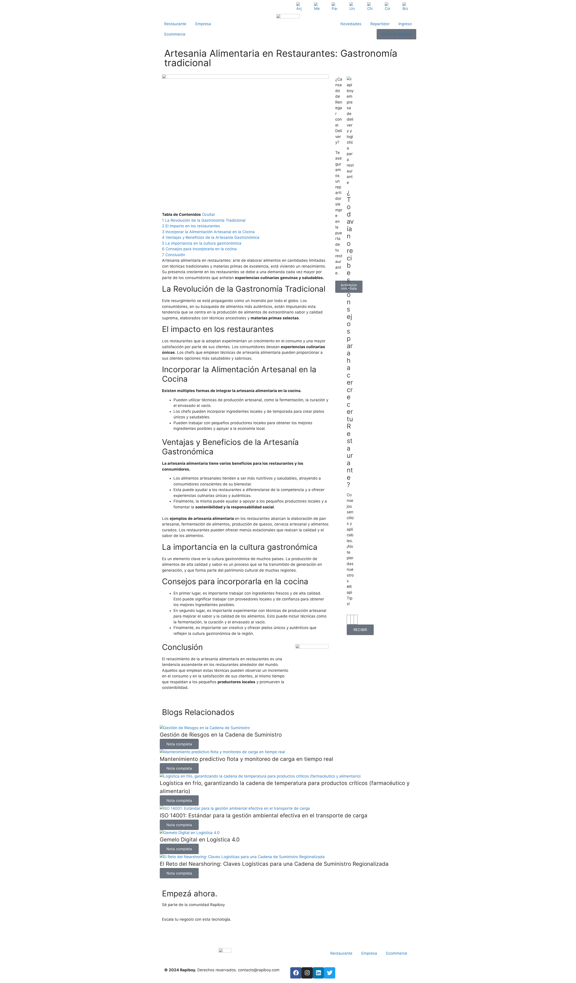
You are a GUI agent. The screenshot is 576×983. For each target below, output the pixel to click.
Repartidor (379, 24)
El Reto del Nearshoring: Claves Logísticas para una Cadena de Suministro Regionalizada (274, 864)
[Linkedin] (318, 972)
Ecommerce (174, 34)
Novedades (350, 24)
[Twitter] (329, 972)
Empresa (203, 24)
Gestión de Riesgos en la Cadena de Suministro (221, 734)
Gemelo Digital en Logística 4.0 (200, 839)
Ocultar (208, 214)
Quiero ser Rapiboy (396, 34)
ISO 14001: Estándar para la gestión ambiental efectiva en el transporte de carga (263, 815)
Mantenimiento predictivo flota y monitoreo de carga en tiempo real (246, 759)
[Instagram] (307, 972)
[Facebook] (296, 972)
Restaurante (175, 24)
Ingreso (405, 24)
